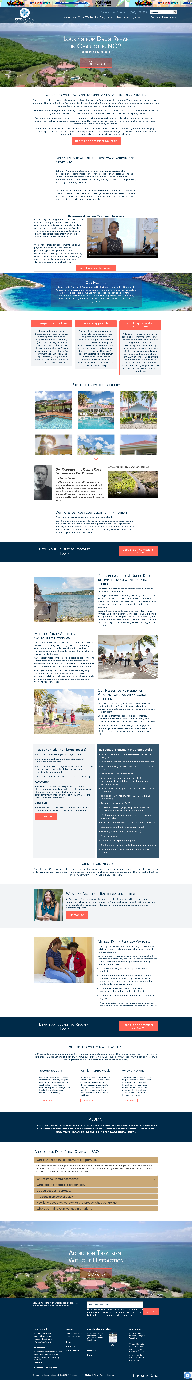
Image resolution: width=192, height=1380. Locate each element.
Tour (68, 1342)
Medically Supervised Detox (46, 1354)
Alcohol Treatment (42, 1333)
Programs (106, 17)
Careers (91, 1350)
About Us (69, 17)
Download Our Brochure (99, 1329)
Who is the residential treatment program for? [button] (67, 1160)
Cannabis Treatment (43, 1336)
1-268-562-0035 (136, 1357)
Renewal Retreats (74, 1333)
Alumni (142, 17)
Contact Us (135, 1329)
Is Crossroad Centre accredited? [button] (58, 1179)
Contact (122, 12)
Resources (168, 17)
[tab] (96, 1159)
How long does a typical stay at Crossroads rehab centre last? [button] (78, 1202)
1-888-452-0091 (136, 1346)
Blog (89, 1355)
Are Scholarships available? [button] (55, 1197)
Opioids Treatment (42, 1342)
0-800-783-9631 (136, 1352)
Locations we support (45, 1367)
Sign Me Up (151, 1311)
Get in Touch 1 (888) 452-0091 (96, 63)
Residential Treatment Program (48, 1352)
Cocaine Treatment (43, 1339)
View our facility (125, 17)
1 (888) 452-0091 (138, 12)
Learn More (47, 1100)
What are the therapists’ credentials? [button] (61, 1185)
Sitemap (110, 1375)
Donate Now (107, 12)
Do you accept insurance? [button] (54, 1191)
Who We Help (41, 1329)
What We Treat (87, 17)
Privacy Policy (99, 1375)
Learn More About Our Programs (96, 268)
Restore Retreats (73, 1336)
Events (154, 17)
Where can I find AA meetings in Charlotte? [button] (65, 1208)
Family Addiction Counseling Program (46, 1358)
